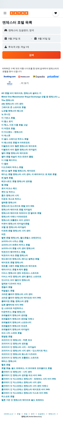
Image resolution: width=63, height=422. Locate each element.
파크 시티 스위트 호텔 (11, 333)
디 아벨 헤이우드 (9, 160)
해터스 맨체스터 (8, 361)
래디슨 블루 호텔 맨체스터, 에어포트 (18, 170)
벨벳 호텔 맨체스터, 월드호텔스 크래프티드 (21, 237)
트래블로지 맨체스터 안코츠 (14, 326)
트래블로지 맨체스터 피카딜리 (15, 329)
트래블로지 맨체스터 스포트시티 (16, 322)
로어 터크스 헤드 (9, 188)
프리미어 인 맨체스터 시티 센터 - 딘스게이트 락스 (24, 350)
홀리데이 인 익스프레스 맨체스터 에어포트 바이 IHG (25, 389)
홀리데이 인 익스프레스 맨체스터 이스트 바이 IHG (24, 393)
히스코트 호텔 (7, 396)
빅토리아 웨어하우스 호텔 (13, 252)
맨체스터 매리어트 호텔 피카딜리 (16, 209)
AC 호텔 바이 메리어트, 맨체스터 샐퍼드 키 (21, 93)
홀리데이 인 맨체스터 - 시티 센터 (16, 371)
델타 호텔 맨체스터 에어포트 (14, 153)
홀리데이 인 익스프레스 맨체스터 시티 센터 (21, 382)
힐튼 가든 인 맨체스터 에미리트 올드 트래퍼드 (22, 400)
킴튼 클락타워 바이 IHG (12, 304)
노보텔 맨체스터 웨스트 (12, 110)
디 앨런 (4, 163)
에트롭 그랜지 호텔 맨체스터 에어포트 (19, 266)
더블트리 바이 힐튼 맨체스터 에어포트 (19, 146)
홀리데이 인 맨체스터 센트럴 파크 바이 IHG (21, 375)
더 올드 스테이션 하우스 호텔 (14, 139)
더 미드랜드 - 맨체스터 (12, 132)
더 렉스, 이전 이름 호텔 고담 (14, 125)
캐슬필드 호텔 (7, 290)
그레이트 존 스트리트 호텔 (13, 107)
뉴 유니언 (5, 114)
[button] (5, 13)
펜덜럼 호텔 (6, 336)
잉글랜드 (41, 414)
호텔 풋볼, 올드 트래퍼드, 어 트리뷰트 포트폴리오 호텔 (26, 368)
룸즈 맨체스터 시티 (10, 195)
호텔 (18, 414)
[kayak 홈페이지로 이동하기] (19, 13)
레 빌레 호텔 (7, 177)
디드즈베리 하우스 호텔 (12, 167)
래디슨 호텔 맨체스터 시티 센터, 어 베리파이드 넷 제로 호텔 (29, 174)
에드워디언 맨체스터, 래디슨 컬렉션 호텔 (20, 259)
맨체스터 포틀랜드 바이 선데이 (15, 220)
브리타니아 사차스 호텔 (12, 241)
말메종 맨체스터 (8, 202)
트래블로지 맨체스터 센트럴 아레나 (17, 319)
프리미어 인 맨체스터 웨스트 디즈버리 (19, 354)
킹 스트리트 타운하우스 (12, 308)
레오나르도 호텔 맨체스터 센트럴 (16, 181)
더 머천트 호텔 (8, 128)
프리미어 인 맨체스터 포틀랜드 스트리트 (20, 357)
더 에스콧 (5, 135)
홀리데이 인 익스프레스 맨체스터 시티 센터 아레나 (24, 386)
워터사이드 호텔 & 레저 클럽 (14, 269)
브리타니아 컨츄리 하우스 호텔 (15, 244)
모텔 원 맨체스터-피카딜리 (13, 227)
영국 (32, 414)
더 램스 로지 (7, 121)
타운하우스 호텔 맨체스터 (13, 311)
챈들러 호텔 (6, 287)
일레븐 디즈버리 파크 (11, 283)
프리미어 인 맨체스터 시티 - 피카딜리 (18, 347)
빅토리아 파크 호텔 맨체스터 (14, 255)
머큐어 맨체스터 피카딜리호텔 (15, 223)
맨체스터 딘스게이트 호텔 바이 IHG (17, 206)
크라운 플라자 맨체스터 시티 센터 (17, 294)
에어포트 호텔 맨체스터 (12, 262)
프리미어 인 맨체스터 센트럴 (14, 343)
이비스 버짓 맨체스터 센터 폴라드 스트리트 (21, 276)
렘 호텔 (4, 185)
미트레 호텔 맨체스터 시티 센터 (15, 230)
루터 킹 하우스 (8, 192)
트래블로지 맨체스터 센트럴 (14, 315)
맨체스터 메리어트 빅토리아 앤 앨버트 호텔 (21, 213)
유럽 (25, 414)
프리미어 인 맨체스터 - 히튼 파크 (16, 340)
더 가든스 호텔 (8, 118)
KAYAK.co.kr (8, 414)
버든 (3, 234)
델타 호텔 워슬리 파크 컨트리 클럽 (17, 156)
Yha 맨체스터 (7, 100)
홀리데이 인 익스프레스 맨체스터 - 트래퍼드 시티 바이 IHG (28, 378)
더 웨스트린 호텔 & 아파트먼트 (15, 142)
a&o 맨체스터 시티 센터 (12, 103)
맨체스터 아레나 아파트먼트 (14, 216)
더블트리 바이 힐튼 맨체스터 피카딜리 (19, 149)
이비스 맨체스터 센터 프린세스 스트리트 (20, 273)
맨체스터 (52, 414)
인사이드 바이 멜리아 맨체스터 (15, 280)
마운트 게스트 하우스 (11, 199)
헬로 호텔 (5, 364)
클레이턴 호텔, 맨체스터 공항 (14, 301)
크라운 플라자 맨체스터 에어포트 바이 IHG (21, 297)
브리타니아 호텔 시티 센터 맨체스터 (18, 248)
